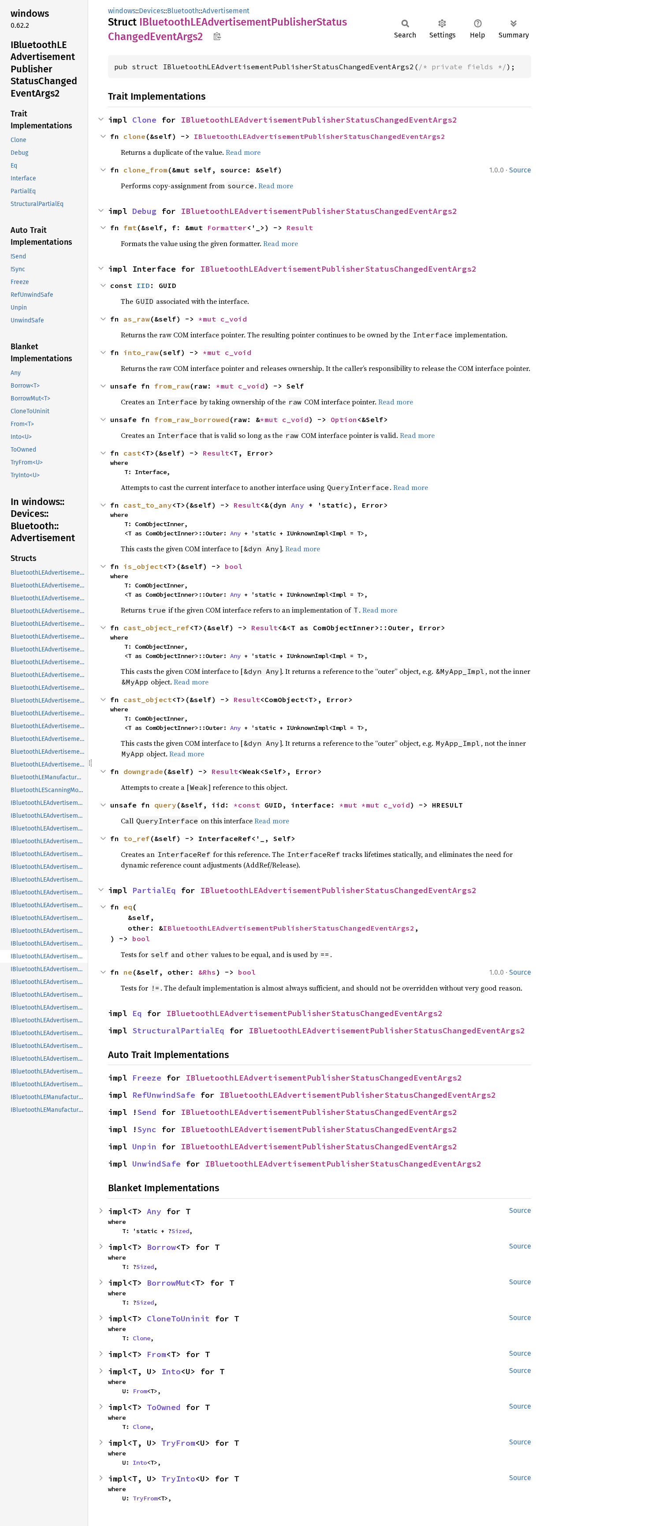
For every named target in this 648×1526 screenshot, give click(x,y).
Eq (137, 1013)
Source (520, 170)
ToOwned (164, 1407)
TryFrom (178, 1443)
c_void (233, 318)
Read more (243, 152)
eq (127, 906)
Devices (151, 11)
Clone (144, 120)
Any (297, 505)
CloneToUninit (178, 1318)
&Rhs (207, 972)
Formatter (227, 227)
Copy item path (217, 36)
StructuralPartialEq (178, 1030)
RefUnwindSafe (163, 1095)
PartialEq (154, 890)
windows (121, 11)
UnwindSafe (156, 1164)
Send (146, 1112)
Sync (146, 1129)
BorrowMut (168, 1283)
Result (300, 227)
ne (127, 972)
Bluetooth (183, 11)
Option (344, 419)
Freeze (146, 1078)
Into (171, 1371)
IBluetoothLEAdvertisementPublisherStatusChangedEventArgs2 (319, 120)
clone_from (145, 169)
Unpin (144, 1146)
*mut (209, 318)
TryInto (178, 1479)
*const (249, 804)
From (156, 1354)
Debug (144, 211)
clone (134, 136)
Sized (180, 1231)
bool (233, 566)
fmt (130, 227)
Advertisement (226, 11)
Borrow (161, 1247)
